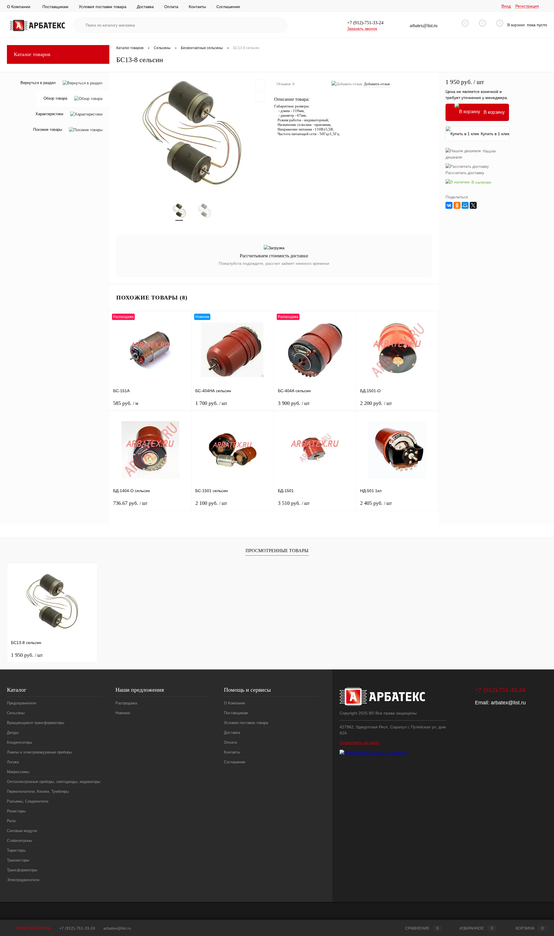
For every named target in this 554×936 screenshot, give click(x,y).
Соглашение (228, 6)
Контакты (197, 6)
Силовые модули (22, 831)
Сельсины (16, 713)
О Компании (18, 6)
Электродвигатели (23, 880)
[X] (473, 205)
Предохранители (21, 703)
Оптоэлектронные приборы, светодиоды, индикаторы (53, 781)
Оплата (171, 6)
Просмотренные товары (277, 550)
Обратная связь (32, 928)
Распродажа (126, 703)
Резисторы (16, 811)
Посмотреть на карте (359, 742)
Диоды (12, 732)
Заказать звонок (362, 28)
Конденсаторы (19, 742)
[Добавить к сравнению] (260, 97)
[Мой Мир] (465, 205)
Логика (13, 762)
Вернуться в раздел (38, 83)
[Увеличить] (192, 134)
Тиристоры (16, 850)
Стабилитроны (19, 840)
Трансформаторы (22, 870)
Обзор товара (55, 98)
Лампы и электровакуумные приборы (39, 752)
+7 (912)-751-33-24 (77, 928)
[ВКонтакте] (449, 205)
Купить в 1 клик (495, 133)
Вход (506, 6)
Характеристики (49, 114)
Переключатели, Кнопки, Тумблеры (38, 791)
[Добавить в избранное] (260, 84)
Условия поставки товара (102, 6)
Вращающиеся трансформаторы (35, 723)
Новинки (122, 713)
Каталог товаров (32, 54)
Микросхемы (18, 772)
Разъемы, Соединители (27, 801)
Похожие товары (47, 130)
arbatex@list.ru (508, 703)
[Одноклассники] (457, 205)
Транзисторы (18, 860)
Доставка (145, 6)
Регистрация (527, 6)
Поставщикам (55, 6)
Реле (11, 821)
